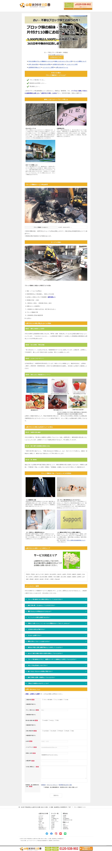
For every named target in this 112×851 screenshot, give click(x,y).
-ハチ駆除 (52, 824)
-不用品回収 (53, 815)
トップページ (41, 815)
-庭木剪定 (52, 827)
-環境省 (64, 824)
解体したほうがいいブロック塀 (63, 61)
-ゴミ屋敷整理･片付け (55, 818)
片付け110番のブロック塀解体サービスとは (40, 61)
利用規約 (43, 784)
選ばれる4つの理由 (45, 64)
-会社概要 (64, 815)
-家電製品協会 (65, 827)
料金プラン (40, 824)
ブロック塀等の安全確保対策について (76, 540)
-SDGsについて (65, 825)
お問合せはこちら (56, 57)
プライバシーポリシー (52, 784)
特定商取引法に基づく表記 (65, 784)
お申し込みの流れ (33, 64)
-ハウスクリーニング (54, 821)
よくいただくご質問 (48, 67)
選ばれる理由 (41, 818)
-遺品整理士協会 (65, 828)
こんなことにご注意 (72, 64)
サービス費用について (80, 61)
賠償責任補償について (42, 827)
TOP (45, 807)
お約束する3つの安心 (59, 64)
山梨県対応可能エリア (34, 67)
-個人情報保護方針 (66, 818)
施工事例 (40, 821)
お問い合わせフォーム (62, 67)
